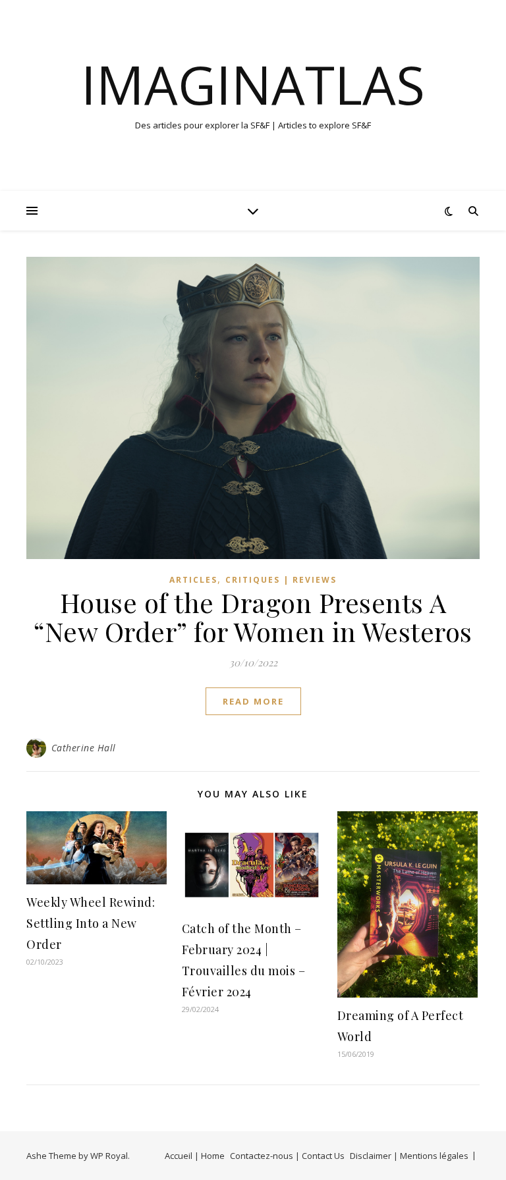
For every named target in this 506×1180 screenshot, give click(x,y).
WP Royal (109, 1156)
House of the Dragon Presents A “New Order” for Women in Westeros (253, 617)
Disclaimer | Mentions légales (409, 1156)
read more (253, 701)
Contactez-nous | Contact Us (287, 1156)
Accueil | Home (195, 1156)
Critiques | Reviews (281, 579)
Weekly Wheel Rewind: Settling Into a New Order (90, 923)
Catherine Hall (83, 747)
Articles (193, 579)
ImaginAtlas (253, 84)
